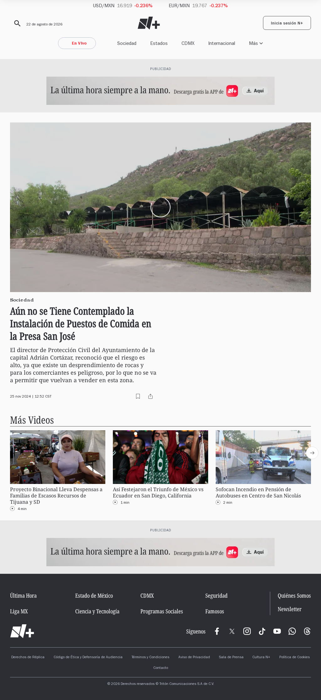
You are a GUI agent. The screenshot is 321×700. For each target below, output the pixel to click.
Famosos (214, 611)
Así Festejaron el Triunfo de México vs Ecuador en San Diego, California (158, 492)
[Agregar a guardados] (138, 396)
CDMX (188, 43)
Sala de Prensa (231, 657)
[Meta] (217, 631)
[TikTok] (262, 631)
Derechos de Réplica (28, 657)
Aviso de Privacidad (194, 657)
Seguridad (216, 595)
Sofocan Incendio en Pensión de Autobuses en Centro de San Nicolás (258, 492)
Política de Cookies (294, 657)
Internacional (221, 43)
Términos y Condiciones (150, 657)
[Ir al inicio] (22, 631)
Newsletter (290, 609)
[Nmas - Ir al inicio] (149, 23)
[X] (232, 631)
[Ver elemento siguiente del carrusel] (312, 453)
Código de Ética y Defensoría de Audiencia (88, 657)
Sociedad (126, 43)
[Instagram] (247, 631)
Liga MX (19, 611)
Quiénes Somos (294, 595)
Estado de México (94, 595)
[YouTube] (277, 631)
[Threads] (307, 631)
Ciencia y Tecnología (97, 611)
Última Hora (23, 595)
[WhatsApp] (292, 631)
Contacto (160, 668)
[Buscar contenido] (16, 23)
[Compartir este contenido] (150, 396)
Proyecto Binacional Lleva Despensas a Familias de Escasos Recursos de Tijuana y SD (56, 496)
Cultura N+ (261, 657)
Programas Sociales (161, 611)
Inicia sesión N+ (287, 24)
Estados (159, 43)
